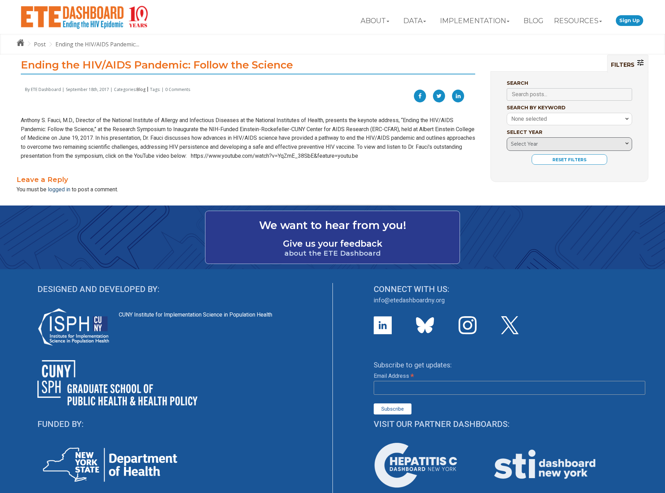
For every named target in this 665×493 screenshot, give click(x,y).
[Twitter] (439, 96)
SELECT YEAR (524, 132)
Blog (140, 89)
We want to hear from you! (332, 225)
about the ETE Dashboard (332, 253)
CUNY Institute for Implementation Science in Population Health (195, 314)
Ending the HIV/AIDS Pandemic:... (97, 44)
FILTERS (623, 65)
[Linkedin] (458, 96)
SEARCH (517, 83)
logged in (59, 189)
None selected (529, 119)
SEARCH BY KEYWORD (536, 107)
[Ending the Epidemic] (23, 43)
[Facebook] (420, 96)
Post (40, 44)
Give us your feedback (332, 243)
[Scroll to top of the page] (655, 488)
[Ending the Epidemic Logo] (84, 17)
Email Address (394, 376)
